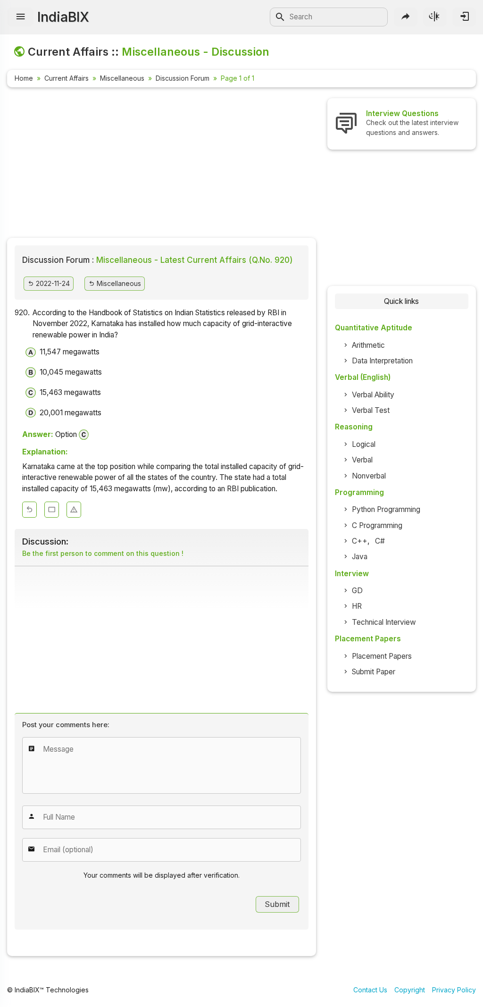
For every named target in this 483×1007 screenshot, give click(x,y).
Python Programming (386, 509)
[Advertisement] (161, 164)
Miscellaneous (122, 78)
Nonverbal (369, 475)
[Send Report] (74, 510)
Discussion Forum (182, 78)
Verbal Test (371, 410)
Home (24, 78)
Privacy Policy (454, 990)
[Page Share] (405, 17)
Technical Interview (384, 622)
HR (357, 606)
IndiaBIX (63, 17)
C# (380, 541)
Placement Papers (382, 656)
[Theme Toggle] (435, 17)
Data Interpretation (382, 360)
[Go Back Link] (29, 510)
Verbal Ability (373, 394)
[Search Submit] (280, 17)
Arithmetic (368, 345)
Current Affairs (66, 78)
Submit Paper (373, 671)
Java (359, 556)
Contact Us (370, 990)
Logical (363, 444)
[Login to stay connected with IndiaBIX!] (464, 17)
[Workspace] (51, 510)
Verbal (362, 459)
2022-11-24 (52, 283)
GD (357, 590)
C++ (359, 541)
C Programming (377, 525)
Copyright (409, 990)
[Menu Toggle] (20, 17)
